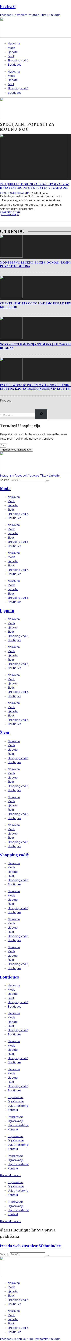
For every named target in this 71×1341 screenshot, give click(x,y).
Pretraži (8, 6)
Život (11, 56)
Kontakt (13, 1110)
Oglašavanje (16, 1101)
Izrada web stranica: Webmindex (30, 1245)
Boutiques (14, 64)
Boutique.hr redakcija (15, 193)
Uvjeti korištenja (18, 1105)
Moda (11, 48)
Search (4, 480)
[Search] (41, 414)
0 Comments (8, 214)
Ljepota (13, 52)
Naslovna (14, 43)
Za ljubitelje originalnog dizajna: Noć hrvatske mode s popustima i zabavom (34, 185)
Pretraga (6, 400)
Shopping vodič (18, 60)
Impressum (15, 1097)
